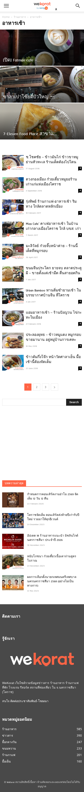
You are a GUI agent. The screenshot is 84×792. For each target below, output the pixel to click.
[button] (78, 6)
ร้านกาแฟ (8, 755)
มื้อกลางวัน (9, 742)
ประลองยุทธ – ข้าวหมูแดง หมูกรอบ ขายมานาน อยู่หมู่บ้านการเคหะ (53, 337)
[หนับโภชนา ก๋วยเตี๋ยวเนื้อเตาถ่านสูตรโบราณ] (13, 562)
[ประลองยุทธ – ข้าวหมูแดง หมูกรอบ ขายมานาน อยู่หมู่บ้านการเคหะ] (13, 340)
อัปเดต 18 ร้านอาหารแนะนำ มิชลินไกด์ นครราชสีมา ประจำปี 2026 (52, 538)
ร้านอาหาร (20, 17)
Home (6, 17)
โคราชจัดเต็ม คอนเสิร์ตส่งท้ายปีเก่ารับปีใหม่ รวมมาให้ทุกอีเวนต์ (53, 517)
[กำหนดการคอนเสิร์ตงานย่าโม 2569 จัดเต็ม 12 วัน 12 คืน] (13, 499)
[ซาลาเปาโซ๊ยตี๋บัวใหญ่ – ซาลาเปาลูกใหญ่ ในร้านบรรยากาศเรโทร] (42, 92)
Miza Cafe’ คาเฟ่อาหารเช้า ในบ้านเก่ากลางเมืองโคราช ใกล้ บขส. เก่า (53, 226)
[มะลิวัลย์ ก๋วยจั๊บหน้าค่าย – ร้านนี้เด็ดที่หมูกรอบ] (13, 252)
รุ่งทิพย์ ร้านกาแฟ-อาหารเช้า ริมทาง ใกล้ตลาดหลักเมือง (51, 204)
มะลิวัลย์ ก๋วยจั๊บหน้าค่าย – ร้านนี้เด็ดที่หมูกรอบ (52, 249)
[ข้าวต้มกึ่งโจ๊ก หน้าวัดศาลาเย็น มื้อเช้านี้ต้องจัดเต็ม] (13, 363)
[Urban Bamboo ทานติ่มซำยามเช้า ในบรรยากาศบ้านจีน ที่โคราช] (13, 296)
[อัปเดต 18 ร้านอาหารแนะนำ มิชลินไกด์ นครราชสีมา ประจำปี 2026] (13, 541)
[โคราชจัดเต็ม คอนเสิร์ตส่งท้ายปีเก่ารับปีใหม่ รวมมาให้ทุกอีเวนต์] (13, 520)
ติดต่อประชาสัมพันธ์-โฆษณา (29, 701)
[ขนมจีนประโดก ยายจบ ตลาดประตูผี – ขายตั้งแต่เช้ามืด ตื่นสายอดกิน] (13, 274)
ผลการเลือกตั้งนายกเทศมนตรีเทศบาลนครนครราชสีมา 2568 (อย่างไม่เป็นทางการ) (51, 581)
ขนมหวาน (9, 748)
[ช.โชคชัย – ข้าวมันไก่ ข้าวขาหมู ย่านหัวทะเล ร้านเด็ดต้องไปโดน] (13, 163)
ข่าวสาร (7, 735)
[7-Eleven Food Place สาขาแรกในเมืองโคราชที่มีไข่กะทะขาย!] (42, 129)
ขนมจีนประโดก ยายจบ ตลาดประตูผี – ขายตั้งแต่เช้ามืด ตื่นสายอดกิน (54, 271)
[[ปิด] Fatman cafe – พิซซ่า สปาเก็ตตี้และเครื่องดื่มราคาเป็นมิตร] (42, 55)
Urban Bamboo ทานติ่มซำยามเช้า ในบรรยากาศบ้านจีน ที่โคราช (53, 293)
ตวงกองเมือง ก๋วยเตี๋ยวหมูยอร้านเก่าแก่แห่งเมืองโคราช (51, 182)
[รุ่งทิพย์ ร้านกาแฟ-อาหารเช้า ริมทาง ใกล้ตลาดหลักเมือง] (13, 207)
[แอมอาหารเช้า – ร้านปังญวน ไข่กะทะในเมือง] (13, 318)
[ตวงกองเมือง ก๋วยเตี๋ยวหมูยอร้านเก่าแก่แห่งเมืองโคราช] (13, 185)
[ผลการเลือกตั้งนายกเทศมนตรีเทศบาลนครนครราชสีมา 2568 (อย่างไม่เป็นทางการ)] (13, 582)
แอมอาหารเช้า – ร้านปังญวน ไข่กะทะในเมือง (54, 315)
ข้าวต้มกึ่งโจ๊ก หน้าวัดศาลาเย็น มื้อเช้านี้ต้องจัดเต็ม (53, 360)
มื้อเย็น (6, 761)
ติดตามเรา (11, 617)
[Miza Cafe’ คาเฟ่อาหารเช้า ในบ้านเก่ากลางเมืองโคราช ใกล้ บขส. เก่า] (13, 229)
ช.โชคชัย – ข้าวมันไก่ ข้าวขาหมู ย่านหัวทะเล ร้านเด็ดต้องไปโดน (52, 160)
